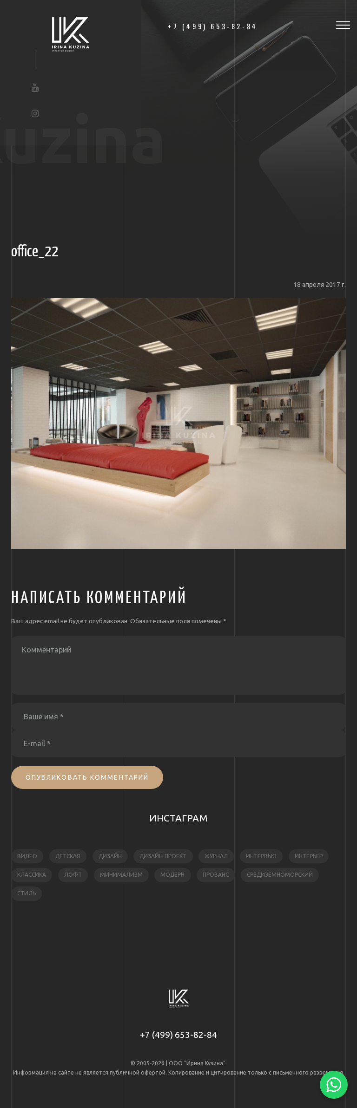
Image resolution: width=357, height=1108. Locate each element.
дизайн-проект (162, 856)
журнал (216, 856)
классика (31, 875)
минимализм (121, 875)
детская (67, 856)
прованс (216, 875)
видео (27, 856)
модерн (172, 875)
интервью (261, 856)
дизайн (110, 856)
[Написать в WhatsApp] (334, 1085)
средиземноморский (280, 875)
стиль (26, 893)
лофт (73, 875)
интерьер (309, 856)
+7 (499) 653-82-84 (178, 1035)
